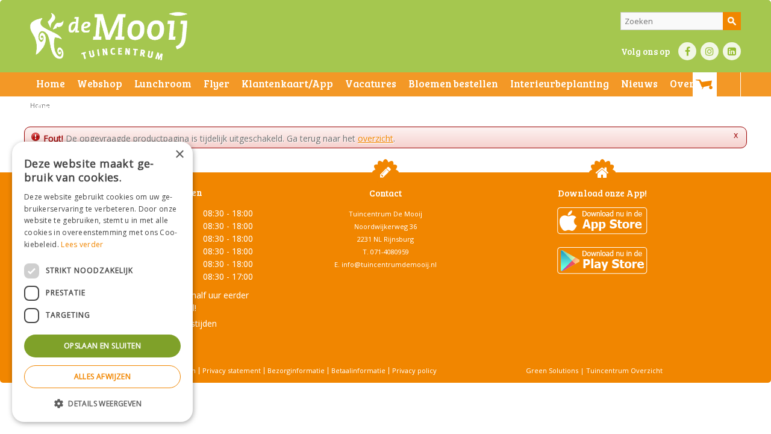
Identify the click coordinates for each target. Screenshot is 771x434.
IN (710, 51)
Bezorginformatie (296, 370)
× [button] (179, 154)
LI (732, 51)
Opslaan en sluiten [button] (102, 346)
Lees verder (82, 244)
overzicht (375, 138)
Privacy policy (414, 370)
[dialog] (102, 282)
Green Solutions (552, 370)
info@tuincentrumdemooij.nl (389, 264)
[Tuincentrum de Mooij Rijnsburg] (108, 36)
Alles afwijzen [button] (102, 376)
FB (687, 51)
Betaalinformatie (358, 370)
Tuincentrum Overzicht (624, 370)
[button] (102, 403)
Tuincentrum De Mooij (385, 213)
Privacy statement (231, 370)
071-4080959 (389, 251)
